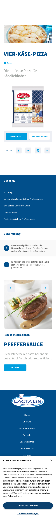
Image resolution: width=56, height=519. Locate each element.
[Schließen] (51, 460)
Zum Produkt (16, 136)
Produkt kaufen (40, 136)
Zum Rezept (15, 368)
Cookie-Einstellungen (28, 513)
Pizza (9, 63)
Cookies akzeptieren (28, 505)
